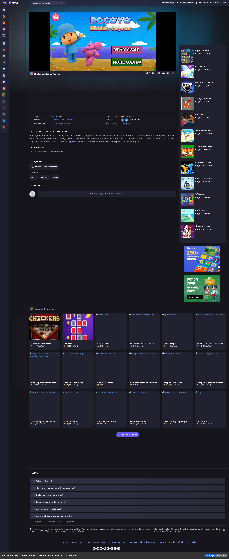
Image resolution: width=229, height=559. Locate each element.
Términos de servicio (187, 542)
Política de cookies (146, 542)
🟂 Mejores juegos (168, 3)
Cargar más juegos (127, 434)
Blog (90, 542)
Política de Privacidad (166, 542)
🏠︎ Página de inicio (203, 3)
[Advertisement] (18, 44)
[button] (173, 73)
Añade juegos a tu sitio (61, 123)
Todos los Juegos (129, 542)
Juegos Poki (69, 522)
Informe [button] (137, 119)
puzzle (33, 177)
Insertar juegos (113, 542)
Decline (221, 555)
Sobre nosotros (79, 542)
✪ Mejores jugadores (185, 3)
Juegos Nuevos (40, 522)
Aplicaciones (99, 542)
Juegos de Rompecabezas (63, 120)
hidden (55, 177)
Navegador (126, 124)
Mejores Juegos (55, 522)
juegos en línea (75, 141)
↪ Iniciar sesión (219, 3)
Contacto (66, 542)
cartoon (44, 177)
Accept (210, 555)
